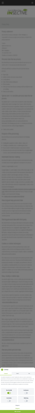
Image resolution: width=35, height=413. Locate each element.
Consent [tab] (6, 373)
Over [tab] (29, 373)
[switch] (9, 393)
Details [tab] (17, 373)
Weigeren (18, 405)
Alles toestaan (18, 411)
